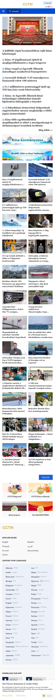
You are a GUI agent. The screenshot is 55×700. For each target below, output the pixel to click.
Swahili (38, 629)
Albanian (12, 567)
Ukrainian (39, 646)
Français (5, 546)
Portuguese (40, 598)
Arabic (11, 572)
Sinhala (36, 620)
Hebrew (11, 633)
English (5, 542)
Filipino (12, 611)
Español (31, 542)
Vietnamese (40, 655)
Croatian (13, 594)
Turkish (37, 642)
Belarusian (15, 576)
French (12, 615)
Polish (36, 594)
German (12, 620)
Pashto (36, 602)
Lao (34, 567)
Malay (39, 572)
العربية (30, 546)
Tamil (35, 633)
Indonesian (17, 646)
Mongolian (38, 576)
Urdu (35, 650)
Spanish (38, 624)
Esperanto (14, 607)
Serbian (37, 615)
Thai (34, 637)
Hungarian (13, 642)
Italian (11, 650)
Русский (5, 550)
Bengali (11, 580)
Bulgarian (14, 585)
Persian (37, 589)
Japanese (13, 655)
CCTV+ (5, 555)
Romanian (38, 607)
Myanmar (40, 580)
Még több (46, 477)
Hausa (11, 629)
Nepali (36, 585)
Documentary (33, 550)
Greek (12, 624)
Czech (11, 598)
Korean (12, 659)
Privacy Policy (7, 696)
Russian (38, 611)
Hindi (10, 637)
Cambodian (12, 589)
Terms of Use (21, 696)
